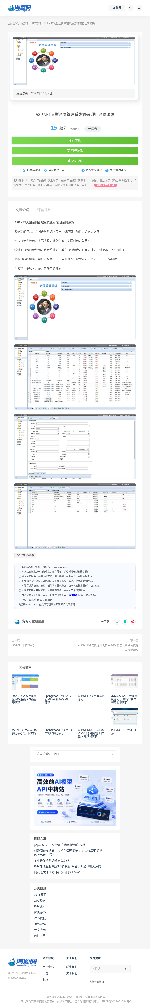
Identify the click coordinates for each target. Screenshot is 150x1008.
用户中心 (48, 967)
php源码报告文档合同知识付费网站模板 (60, 845)
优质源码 (40, 912)
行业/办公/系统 (25, 555)
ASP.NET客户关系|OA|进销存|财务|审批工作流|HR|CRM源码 (91, 733)
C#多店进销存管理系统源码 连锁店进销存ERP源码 (25, 699)
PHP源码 (40, 906)
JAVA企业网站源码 (23, 645)
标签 (45, 980)
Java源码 (39, 900)
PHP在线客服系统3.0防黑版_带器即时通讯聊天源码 (67, 866)
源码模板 (40, 918)
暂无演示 (76, 150)
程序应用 (40, 930)
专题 (45, 973)
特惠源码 (40, 924)
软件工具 (40, 935)
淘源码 (24, 23)
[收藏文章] (117, 622)
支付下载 (75, 140)
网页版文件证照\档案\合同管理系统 (57, 872)
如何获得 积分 (105, 185)
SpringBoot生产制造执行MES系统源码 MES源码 (58, 699)
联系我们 (71, 967)
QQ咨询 (76, 161)
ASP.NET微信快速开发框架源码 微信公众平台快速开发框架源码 (108, 647)
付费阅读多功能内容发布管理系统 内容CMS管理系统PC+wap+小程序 (68, 852)
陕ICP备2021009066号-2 (117, 1001)
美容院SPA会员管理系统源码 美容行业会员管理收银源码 (124, 699)
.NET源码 (35, 23)
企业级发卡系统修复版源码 (51, 860)
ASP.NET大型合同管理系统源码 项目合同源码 (51, 604)
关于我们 (71, 973)
